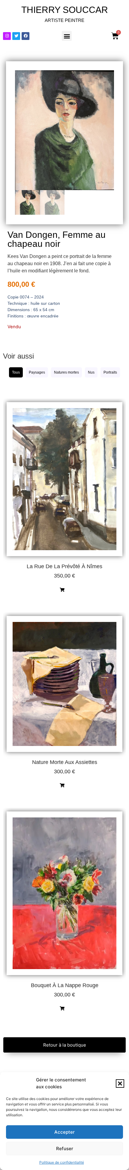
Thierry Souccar (64, 10)
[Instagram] (7, 36)
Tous (16, 372)
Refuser (64, 1148)
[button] (120, 1084)
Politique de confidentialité (61, 1162)
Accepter (64, 1132)
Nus (91, 372)
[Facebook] (25, 36)
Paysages (37, 372)
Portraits (110, 372)
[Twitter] (16, 36)
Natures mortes (66, 372)
